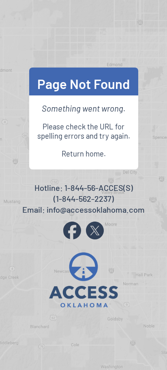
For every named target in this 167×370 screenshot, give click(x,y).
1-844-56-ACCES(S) (98, 187)
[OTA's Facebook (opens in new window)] (72, 230)
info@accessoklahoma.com (96, 209)
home (95, 153)
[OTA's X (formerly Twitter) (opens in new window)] (95, 230)
